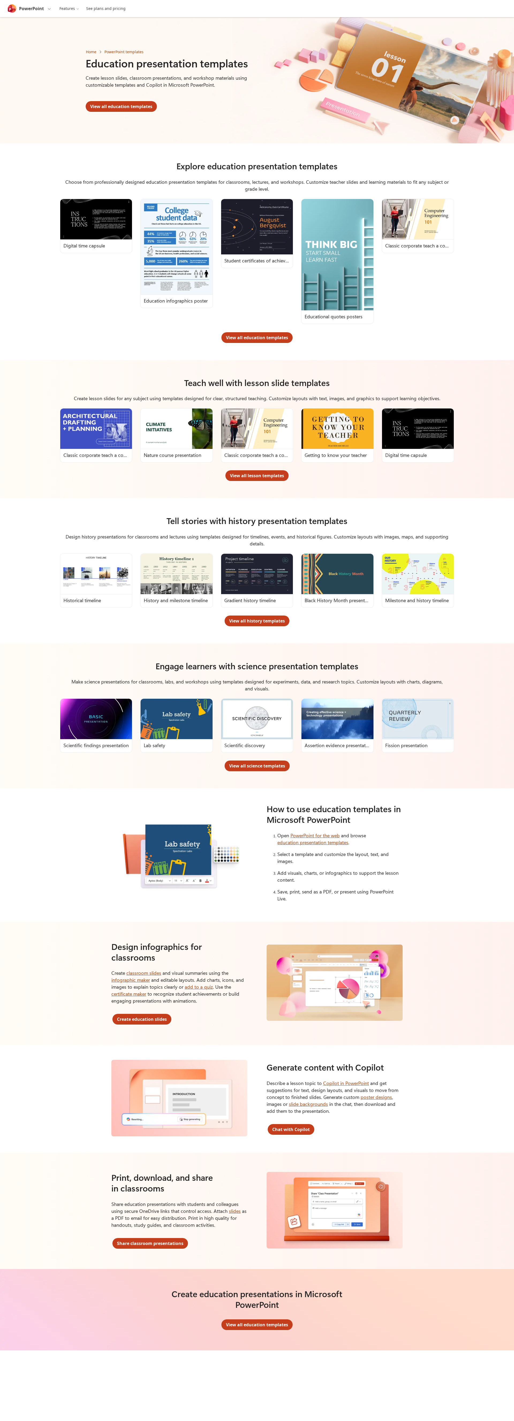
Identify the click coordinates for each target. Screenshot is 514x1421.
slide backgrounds (308, 1104)
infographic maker (130, 980)
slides (235, 1211)
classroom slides (143, 973)
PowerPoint (31, 9)
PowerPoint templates (123, 51)
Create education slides (142, 1019)
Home (91, 51)
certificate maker (128, 994)
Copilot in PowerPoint (346, 1083)
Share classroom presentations (150, 1243)
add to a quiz (199, 987)
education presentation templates (312, 842)
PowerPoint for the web (315, 835)
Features (67, 8)
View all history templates (257, 621)
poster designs (376, 1097)
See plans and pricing (106, 8)
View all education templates (121, 106)
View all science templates (257, 766)
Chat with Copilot (291, 1129)
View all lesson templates (257, 476)
